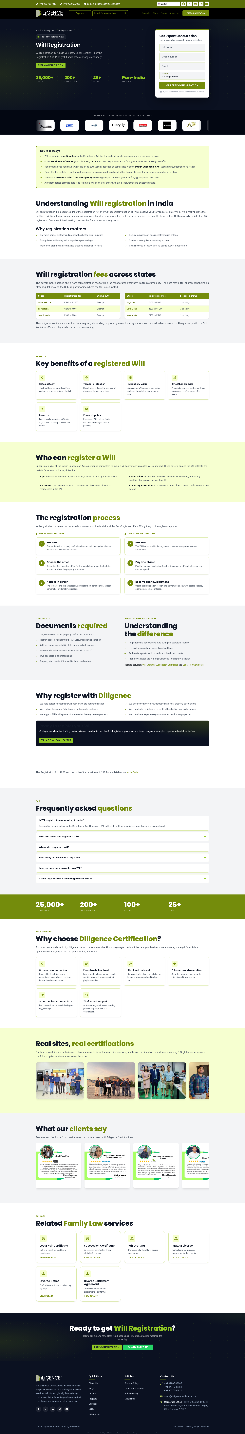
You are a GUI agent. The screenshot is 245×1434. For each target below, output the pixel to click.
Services (93, 1403)
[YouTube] (207, 4)
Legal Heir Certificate (193, 664)
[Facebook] (183, 4)
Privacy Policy (131, 1383)
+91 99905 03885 (173, 1383)
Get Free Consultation (182, 85)
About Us (93, 1383)
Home (38, 30)
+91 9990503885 (71, 4)
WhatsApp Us (139, 1347)
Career (92, 1409)
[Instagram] (201, 4)
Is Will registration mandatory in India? (61, 820)
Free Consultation (50, 65)
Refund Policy (131, 1393)
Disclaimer (129, 1398)
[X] (189, 4)
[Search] (125, 13)
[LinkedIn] (195, 4)
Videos (92, 1393)
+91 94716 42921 (173, 1387)
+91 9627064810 (47, 4)
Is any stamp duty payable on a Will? (60, 868)
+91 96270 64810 (173, 1390)
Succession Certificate (167, 664)
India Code (132, 772)
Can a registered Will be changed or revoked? (65, 878)
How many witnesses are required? (59, 857)
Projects (93, 1398)
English (163, 4)
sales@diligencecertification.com (103, 4)
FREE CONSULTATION (196, 13)
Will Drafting (148, 664)
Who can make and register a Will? (59, 836)
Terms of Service (147, 1433)
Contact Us (94, 1414)
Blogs (92, 1388)
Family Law (49, 30)
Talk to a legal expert (56, 740)
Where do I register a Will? (54, 847)
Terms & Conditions (134, 1388)
